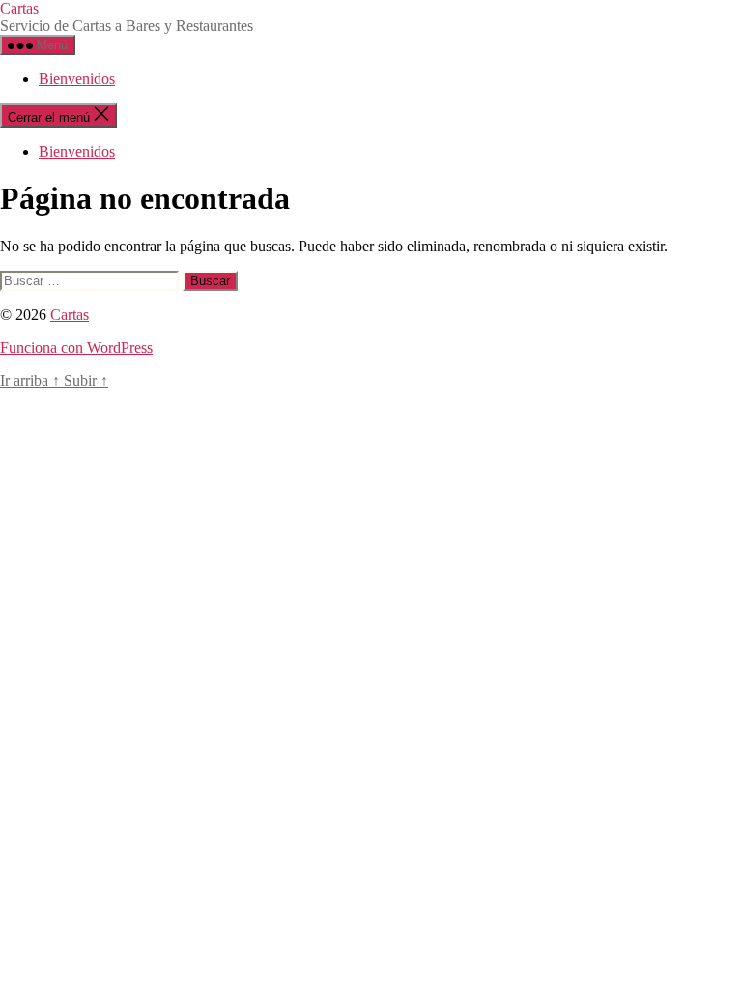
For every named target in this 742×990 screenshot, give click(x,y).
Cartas (19, 8)
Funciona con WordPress (76, 347)
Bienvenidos (77, 79)
